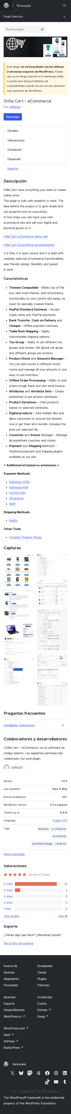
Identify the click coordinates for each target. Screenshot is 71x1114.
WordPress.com (16, 1028)
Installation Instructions (19, 725)
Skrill (12, 504)
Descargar (12, 116)
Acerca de (10, 966)
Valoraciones (16, 140)
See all (63, 916)
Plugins (42, 979)
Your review (11, 916)
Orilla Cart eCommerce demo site (26, 236)
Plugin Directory (13, 16)
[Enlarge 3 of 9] (29, 627)
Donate (44, 1010)
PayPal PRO (17, 493)
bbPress (11, 1041)
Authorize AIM (18, 487)
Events (42, 1003)
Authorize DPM (19, 482)
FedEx (13, 520)
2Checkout (16, 498)
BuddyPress (13, 1047)
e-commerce (59, 829)
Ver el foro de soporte (18, 943)
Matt (9, 1035)
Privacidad (11, 985)
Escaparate (44, 966)
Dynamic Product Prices (25, 537)
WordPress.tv (14, 1016)
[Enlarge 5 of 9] (62, 559)
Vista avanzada (14, 854)
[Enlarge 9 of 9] (62, 687)
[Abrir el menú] (65, 5)
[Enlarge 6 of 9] (62, 584)
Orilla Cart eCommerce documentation (29, 245)
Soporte (12, 168)
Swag (42, 1016)
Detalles (12, 130)
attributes (43, 829)
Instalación (14, 149)
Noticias (9, 972)
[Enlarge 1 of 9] (29, 559)
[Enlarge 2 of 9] (29, 594)
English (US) (60, 820)
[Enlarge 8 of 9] (62, 658)
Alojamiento (11, 979)
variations (60, 843)
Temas (41, 972)
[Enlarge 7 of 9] (62, 614)
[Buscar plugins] (42, 29)
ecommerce (59, 836)
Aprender (10, 997)
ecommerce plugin (42, 843)
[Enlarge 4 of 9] (29, 663)
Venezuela (19, 1064)
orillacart (15, 107)
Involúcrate (44, 997)
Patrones (43, 985)
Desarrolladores (14, 1010)
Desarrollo (14, 159)
